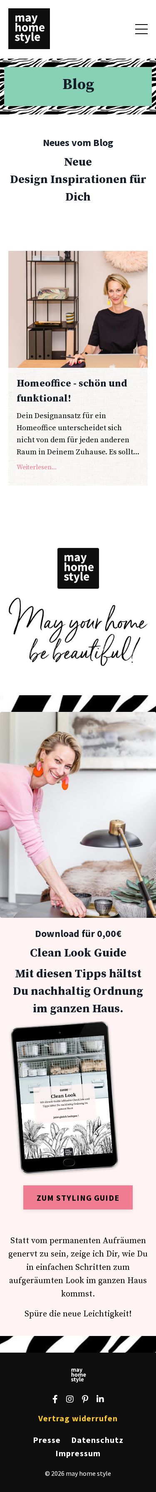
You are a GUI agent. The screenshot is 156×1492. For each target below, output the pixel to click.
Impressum (78, 1453)
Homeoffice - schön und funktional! (72, 391)
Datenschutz (97, 1440)
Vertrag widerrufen (78, 1418)
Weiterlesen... (37, 467)
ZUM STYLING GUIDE (78, 1197)
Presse (47, 1440)
